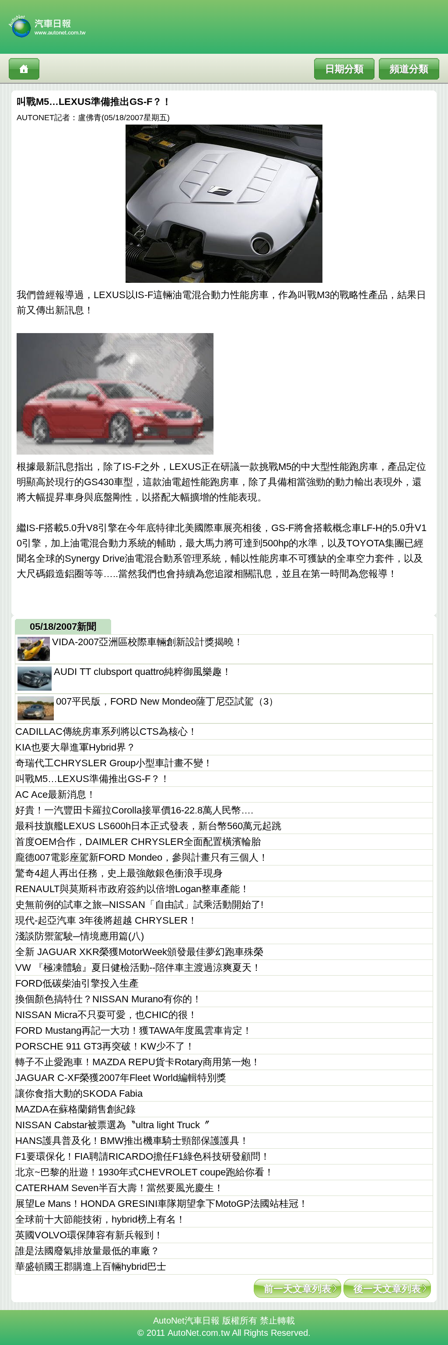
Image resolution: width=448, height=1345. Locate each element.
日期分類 (344, 68)
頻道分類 (409, 68)
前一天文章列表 (297, 1288)
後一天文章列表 (387, 1288)
